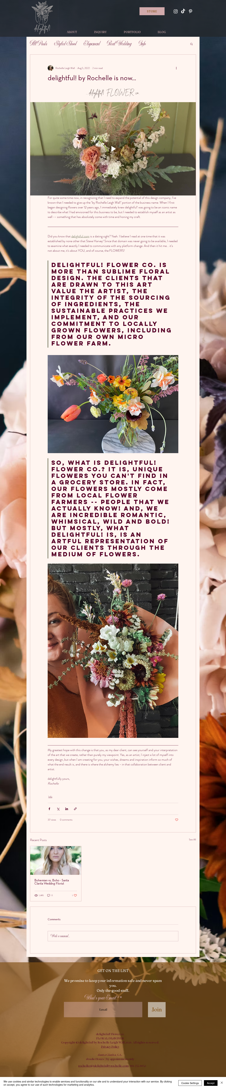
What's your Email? (101, 998)
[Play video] (113, 148)
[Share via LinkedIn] (66, 808)
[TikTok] (183, 11)
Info (142, 44)
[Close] (222, 1083)
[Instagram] (175, 11)
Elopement (92, 44)
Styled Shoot (65, 44)
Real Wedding (119, 44)
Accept (211, 1083)
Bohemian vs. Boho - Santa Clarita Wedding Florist (51, 882)
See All (192, 839)
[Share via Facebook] (49, 808)
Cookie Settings (190, 1083)
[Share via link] (75, 808)
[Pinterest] (190, 11)
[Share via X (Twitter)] (58, 808)
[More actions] (176, 68)
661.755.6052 (138, 1065)
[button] (191, 43)
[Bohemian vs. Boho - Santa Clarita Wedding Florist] (55, 860)
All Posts (38, 44)
